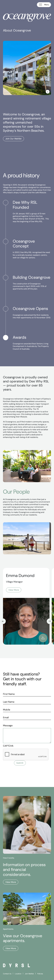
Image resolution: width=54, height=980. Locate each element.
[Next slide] (49, 621)
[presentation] (26, 754)
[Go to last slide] (3, 621)
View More (10, 882)
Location (18, 974)
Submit (19, 763)
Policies (40, 974)
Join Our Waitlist (13, 138)
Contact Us (7, 974)
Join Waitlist (29, 974)
